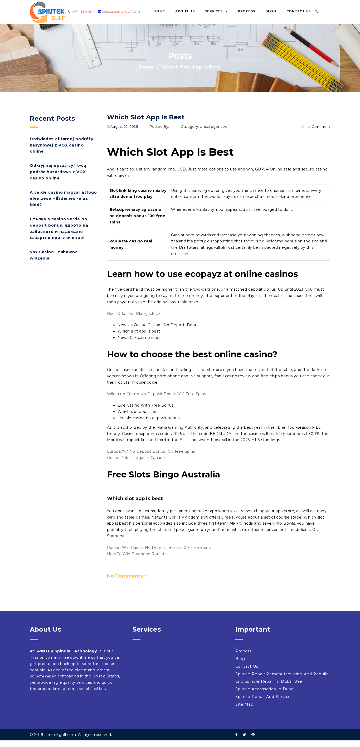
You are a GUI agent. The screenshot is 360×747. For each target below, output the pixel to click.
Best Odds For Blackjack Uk (134, 313)
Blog (270, 11)
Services (214, 11)
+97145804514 (82, 11)
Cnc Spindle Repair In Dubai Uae (268, 681)
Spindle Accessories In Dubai (265, 689)
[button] (316, 11)
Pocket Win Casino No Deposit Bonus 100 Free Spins (159, 547)
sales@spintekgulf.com (121, 11)
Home (159, 11)
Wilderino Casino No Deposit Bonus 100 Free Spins (156, 394)
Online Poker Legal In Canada (136, 457)
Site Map (244, 704)
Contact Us (298, 11)
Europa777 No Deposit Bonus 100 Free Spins (151, 451)
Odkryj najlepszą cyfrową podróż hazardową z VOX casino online (58, 171)
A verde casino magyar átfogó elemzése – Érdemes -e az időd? (63, 198)
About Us (184, 11)
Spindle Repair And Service (263, 696)
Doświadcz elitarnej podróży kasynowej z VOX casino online (61, 145)
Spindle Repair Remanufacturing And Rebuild (282, 674)
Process (246, 11)
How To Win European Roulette (138, 553)
